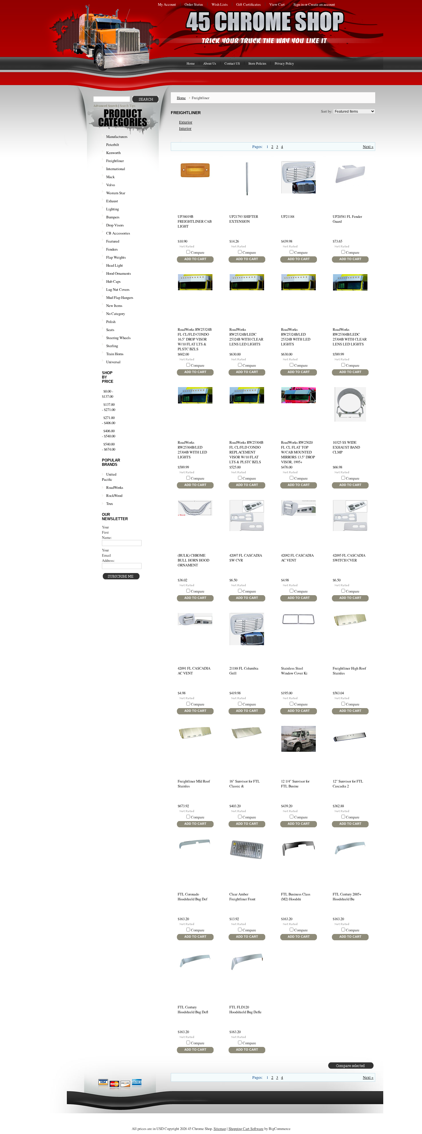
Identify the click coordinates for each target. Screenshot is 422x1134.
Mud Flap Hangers (119, 297)
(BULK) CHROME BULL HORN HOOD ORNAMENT (193, 560)
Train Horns (112, 354)
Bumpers (112, 217)
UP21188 (287, 216)
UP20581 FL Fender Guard (347, 219)
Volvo (108, 185)
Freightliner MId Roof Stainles (194, 784)
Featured (112, 241)
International (113, 169)
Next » (368, 146)
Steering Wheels (118, 337)
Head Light (114, 265)
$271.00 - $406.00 (108, 420)
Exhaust (110, 201)
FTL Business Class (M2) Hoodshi (295, 897)
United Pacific (109, 477)
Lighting (110, 209)
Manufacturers (114, 137)
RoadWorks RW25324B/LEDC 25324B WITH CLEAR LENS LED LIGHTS (246, 337)
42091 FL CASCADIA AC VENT (194, 671)
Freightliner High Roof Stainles (349, 671)
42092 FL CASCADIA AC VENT (297, 558)
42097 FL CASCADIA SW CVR (245, 558)
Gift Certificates (248, 4)
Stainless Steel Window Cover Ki (294, 671)
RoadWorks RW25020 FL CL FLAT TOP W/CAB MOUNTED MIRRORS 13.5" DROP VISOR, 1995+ (298, 452)
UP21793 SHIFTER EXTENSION (243, 219)
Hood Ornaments (118, 273)
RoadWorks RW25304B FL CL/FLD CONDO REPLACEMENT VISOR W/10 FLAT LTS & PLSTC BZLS (246, 452)
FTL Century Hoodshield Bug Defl (193, 1009)
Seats (110, 329)
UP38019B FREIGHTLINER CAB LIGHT (195, 221)
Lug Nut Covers (117, 289)
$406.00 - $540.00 (108, 433)
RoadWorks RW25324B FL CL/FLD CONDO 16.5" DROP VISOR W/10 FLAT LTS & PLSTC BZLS (195, 339)
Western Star (113, 193)
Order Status (194, 4)
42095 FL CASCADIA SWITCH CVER (349, 558)
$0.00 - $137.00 (107, 394)
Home (181, 97)
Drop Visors (115, 225)
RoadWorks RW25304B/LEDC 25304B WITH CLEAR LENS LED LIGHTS (350, 337)
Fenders (112, 249)
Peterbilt (110, 145)
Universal (113, 361)
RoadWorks (114, 487)
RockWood (114, 495)
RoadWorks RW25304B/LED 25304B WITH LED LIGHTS (192, 450)
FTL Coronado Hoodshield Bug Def (192, 897)
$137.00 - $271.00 (108, 407)
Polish (108, 322)
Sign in (298, 4)
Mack (108, 177)
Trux (109, 503)
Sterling (112, 345)
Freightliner (113, 161)
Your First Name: (107, 532)
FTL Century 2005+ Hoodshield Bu (347, 897)
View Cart (277, 4)
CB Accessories (118, 233)
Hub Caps (113, 281)
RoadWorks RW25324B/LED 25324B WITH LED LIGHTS (295, 337)
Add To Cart (195, 259)
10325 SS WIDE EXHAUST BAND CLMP (346, 447)
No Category (115, 313)
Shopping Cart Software (246, 1128)
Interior (185, 128)
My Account (167, 4)
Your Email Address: (108, 555)
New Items (114, 305)
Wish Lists (220, 4)
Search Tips (127, 105)
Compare (197, 252)
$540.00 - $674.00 (108, 446)
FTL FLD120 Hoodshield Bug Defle (245, 1009)
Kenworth (111, 153)
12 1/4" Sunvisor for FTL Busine (295, 784)
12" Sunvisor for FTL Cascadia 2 (348, 784)
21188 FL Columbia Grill (243, 671)
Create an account (321, 4)
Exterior (185, 122)
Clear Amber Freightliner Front (242, 897)
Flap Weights (116, 257)
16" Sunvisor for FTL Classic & (244, 784)
